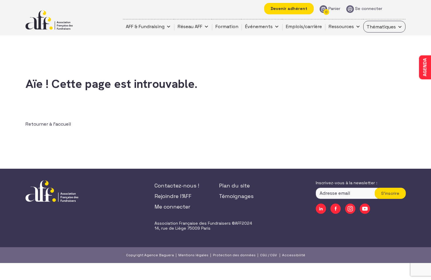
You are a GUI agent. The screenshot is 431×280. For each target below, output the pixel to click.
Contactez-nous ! (177, 185)
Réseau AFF (190, 26)
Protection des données (234, 255)
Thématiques (381, 27)
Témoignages (236, 196)
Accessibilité (293, 255)
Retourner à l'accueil (48, 124)
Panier (334, 8)
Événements (259, 26)
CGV (273, 255)
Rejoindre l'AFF (173, 196)
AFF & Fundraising (145, 26)
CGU (263, 255)
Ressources (341, 26)
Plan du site (234, 185)
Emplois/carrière (304, 26)
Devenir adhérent (289, 8)
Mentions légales (193, 255)
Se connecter (368, 8)
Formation (227, 26)
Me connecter (172, 206)
